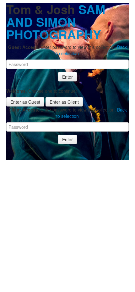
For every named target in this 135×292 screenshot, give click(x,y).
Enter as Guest (25, 102)
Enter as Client (64, 102)
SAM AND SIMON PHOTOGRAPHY (55, 22)
